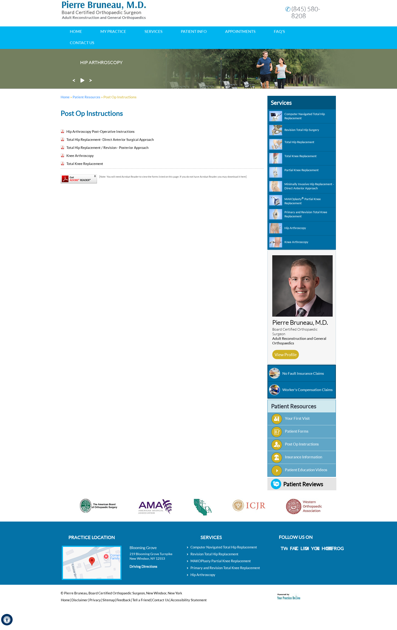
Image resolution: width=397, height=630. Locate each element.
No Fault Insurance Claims (303, 373)
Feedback (123, 600)
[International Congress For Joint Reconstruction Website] (237, 500)
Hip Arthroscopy (202, 575)
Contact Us (82, 42)
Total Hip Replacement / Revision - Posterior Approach (107, 147)
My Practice (113, 31)
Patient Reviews (303, 483)
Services (281, 102)
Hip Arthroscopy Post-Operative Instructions (100, 131)
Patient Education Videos (306, 469)
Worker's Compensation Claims (307, 389)
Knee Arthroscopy (80, 155)
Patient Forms (296, 431)
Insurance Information (303, 456)
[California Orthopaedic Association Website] (191, 500)
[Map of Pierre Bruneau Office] (91, 561)
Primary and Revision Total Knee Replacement (225, 568)
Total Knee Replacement (84, 164)
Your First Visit (297, 418)
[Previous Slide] (74, 81)
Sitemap (108, 600)
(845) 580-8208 (305, 12)
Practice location (91, 537)
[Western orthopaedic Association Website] (292, 500)
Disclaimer (79, 600)
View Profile (286, 354)
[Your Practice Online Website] (289, 598)
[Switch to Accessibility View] (7, 619)
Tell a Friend (141, 600)
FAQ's (279, 31)
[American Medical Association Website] (144, 500)
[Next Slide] (91, 81)
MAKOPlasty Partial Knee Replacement (220, 561)
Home (76, 31)
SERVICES (153, 31)
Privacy (95, 600)
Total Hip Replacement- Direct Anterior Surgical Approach (110, 139)
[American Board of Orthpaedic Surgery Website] (87, 500)
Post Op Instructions (302, 444)
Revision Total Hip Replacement (214, 554)
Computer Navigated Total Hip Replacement (223, 547)
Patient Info (194, 31)
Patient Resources (86, 97)
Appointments (240, 31)
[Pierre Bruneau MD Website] (104, 18)
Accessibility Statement (189, 600)
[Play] (82, 81)
